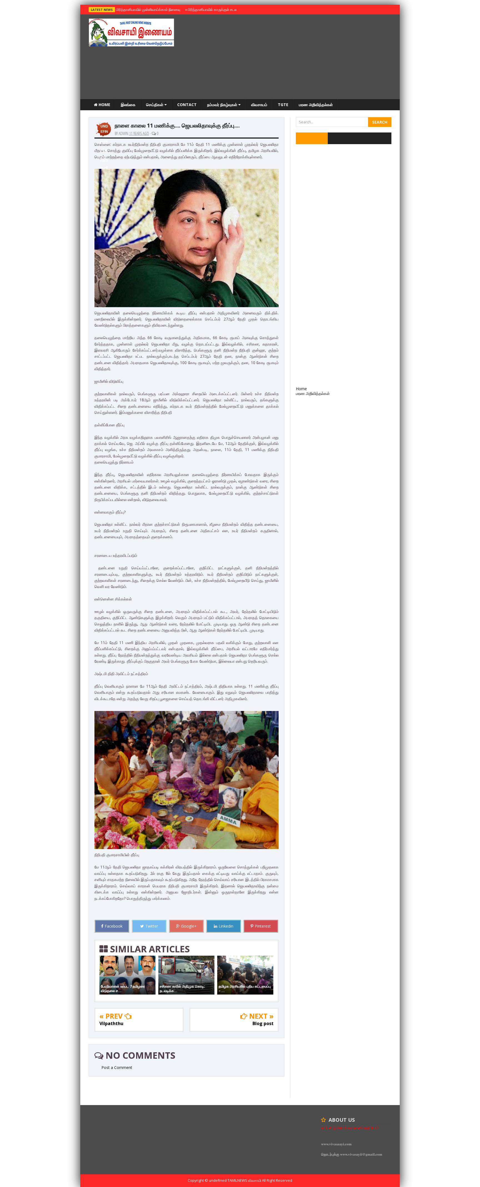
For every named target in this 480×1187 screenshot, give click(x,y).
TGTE (283, 104)
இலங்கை (128, 104)
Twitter (151, 926)
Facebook (113, 926)
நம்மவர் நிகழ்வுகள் (222, 104)
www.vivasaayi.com (336, 1143)
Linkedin (226, 926)
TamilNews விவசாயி (245, 1180)
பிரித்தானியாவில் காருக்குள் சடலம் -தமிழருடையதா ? (225, 9)
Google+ (189, 926)
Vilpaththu (111, 1023)
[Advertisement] (290, 57)
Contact (187, 104)
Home (104, 104)
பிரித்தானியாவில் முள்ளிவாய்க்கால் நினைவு (147, 9)
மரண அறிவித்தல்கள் (316, 104)
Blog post (263, 1023)
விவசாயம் (259, 104)
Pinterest (263, 926)
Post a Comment (116, 1067)
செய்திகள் (155, 104)
